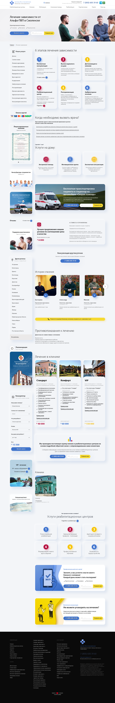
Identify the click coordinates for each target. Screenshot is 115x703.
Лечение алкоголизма (62, 646)
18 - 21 (13, 414)
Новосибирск (16, 320)
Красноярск (15, 303)
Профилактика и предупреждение (65, 665)
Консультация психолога (19, 101)
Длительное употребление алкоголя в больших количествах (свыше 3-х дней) (56, 127)
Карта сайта (60, 677)
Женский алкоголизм (38, 658)
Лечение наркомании (21, 45)
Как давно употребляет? (17, 434)
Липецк (14, 310)
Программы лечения (15, 675)
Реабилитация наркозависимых (17, 669)
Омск (13, 324)
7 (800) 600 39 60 (90, 3)
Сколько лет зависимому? (18, 410)
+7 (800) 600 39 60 (71, 205)
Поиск (102, 7)
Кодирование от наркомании (40, 666)
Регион (13, 426)
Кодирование (16, 80)
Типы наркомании (61, 663)
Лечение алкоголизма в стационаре (41, 652)
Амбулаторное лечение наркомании (42, 668)
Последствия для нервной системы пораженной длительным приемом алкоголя (57, 130)
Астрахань (15, 264)
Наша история (13, 656)
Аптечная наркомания (62, 661)
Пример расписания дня (42, 418)
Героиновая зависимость (39, 646)
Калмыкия (15, 292)
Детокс (14, 56)
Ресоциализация (17, 87)
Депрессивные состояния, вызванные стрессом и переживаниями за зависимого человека (60, 136)
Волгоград (15, 275)
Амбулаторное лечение (19, 84)
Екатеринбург (16, 285)
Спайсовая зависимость (39, 644)
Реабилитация (70, 7)
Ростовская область (18, 331)
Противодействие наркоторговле (65, 656)
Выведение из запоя (18, 73)
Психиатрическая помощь (39, 684)
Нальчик (14, 313)
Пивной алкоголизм (38, 656)
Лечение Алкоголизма (18, 70)
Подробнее (40, 105)
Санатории (36, 688)
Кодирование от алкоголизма (40, 664)
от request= (61, 693)
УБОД (11, 677)
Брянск (14, 271)
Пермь (14, 327)
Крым (13, 306)
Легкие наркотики (16, 421)
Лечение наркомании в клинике (17, 673)
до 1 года (14, 437)
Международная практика (63, 657)
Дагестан (14, 282)
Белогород (15, 268)
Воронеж (14, 278)
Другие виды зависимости (63, 648)
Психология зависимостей (63, 667)
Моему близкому (16, 406)
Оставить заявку (41, 77)
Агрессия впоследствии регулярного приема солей (50, 133)
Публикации (42, 7)
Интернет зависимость (38, 674)
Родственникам (83, 7)
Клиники (32, 7)
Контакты (12, 652)
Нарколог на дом (37, 662)
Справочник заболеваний (63, 673)
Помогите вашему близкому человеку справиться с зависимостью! (70, 319)
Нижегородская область (19, 317)
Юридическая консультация (63, 671)
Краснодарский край (18, 299)
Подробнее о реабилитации (69, 520)
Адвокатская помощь (18, 94)
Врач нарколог (16, 77)
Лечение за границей (19, 471)
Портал (94, 7)
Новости (12, 650)
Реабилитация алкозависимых (40, 650)
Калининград (16, 296)
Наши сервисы (13, 654)
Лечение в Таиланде (38, 648)
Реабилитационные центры (17, 7)
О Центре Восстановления (16, 657)
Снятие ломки (16, 59)
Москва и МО (15, 429)
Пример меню (40, 415)
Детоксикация (13, 665)
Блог (58, 675)
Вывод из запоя (37, 660)
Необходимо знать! (61, 669)
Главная (12, 45)
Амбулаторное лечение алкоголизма (42, 670)
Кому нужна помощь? (16, 402)
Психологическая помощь (39, 686)
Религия (59, 652)
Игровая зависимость (18, 91)
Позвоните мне (49, 33)
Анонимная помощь (56, 7)
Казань (14, 289)
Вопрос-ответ (60, 659)
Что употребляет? (16, 418)
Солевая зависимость (18, 66)
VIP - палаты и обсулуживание (19, 468)
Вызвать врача (19, 33)
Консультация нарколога (19, 98)
